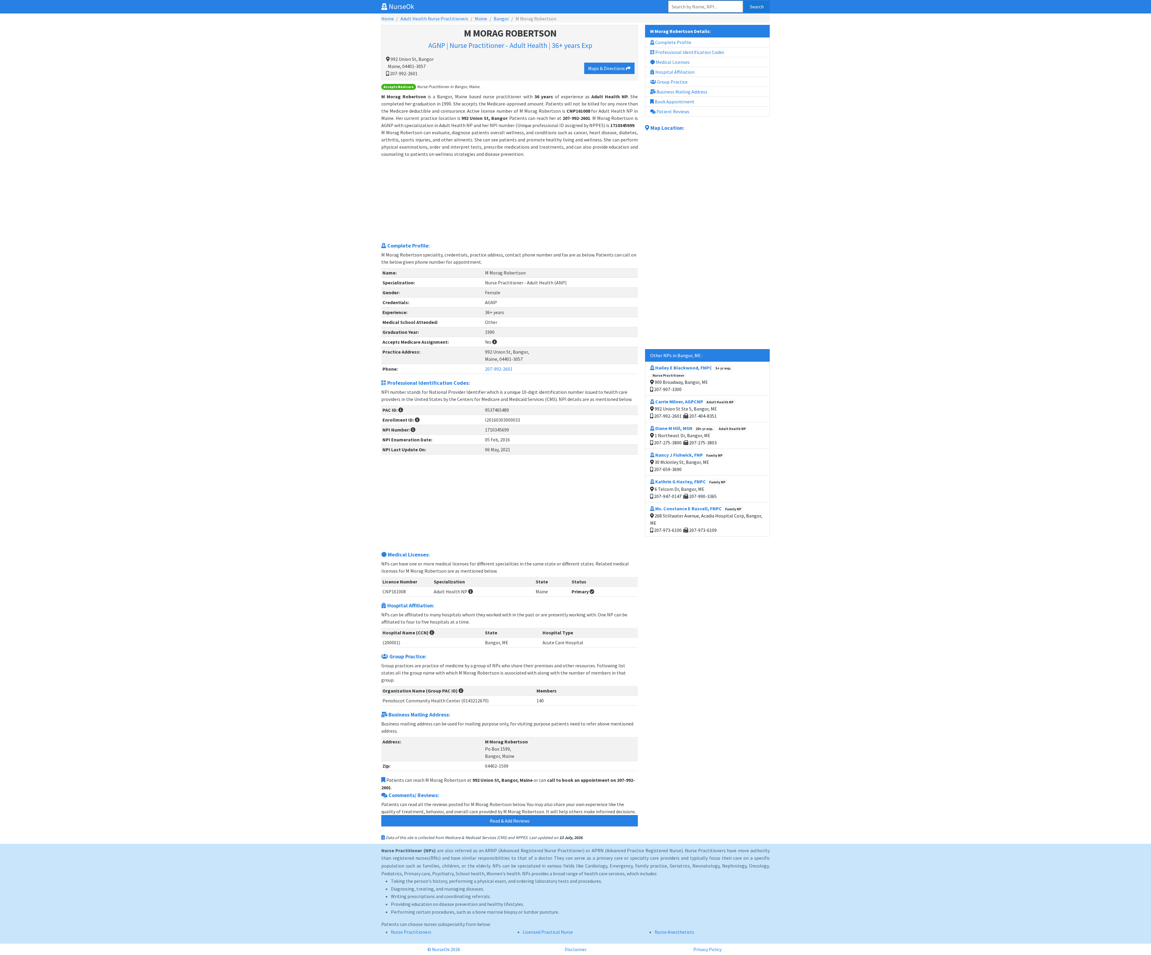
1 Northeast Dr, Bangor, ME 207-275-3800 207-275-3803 (699, 435)
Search (757, 7)
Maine (481, 19)
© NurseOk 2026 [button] (443, 949)
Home (387, 19)
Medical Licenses (672, 62)
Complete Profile (672, 42)
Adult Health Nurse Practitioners (434, 19)
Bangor (501, 19)
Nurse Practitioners (411, 932)
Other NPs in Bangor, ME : (676, 355)
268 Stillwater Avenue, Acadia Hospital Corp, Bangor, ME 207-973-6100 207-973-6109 (706, 519)
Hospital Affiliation (674, 72)
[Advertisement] (509, 200)
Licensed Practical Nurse (548, 932)
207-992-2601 (499, 369)
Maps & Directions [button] (607, 68)
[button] (494, 342)
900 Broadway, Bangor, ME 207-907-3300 (692, 378)
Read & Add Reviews (510, 821)
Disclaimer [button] (576, 949)
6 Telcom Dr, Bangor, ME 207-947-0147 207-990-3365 (689, 489)
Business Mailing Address (681, 92)
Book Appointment (674, 102)
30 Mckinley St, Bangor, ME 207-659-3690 (687, 462)
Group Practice (672, 82)
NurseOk (400, 6)
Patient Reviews (672, 111)
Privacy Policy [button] (707, 949)
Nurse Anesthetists (674, 932)
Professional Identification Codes (689, 52)
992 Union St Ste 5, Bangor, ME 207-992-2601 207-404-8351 (693, 409)
